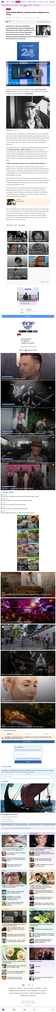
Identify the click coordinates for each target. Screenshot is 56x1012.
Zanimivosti (36, 5)
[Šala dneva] (52, 776)
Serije (20, 5)
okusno (5, 946)
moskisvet (6, 909)
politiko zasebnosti (36, 758)
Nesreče (9, 734)
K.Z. (10, 21)
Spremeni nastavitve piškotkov (17, 990)
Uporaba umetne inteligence (28, 995)
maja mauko (10, 225)
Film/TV (30, 5)
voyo (31, 946)
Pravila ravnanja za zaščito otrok (18, 993)
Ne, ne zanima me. (6, 819)
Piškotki (45, 988)
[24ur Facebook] (29, 985)
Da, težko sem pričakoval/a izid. (10, 817)
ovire (46, 734)
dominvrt (33, 909)
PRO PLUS (26, 988)
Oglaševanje (12, 988)
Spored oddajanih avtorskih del (38, 993)
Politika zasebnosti (32, 990)
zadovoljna (34, 833)
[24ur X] (32, 985)
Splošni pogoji (43, 990)
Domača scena (7, 5)
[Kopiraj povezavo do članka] (49, 22)
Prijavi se (28, 761)
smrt (16, 225)
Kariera (32, 988)
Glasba (25, 5)
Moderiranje (38, 988)
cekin (32, 870)
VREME (27, 316)
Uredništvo (20, 988)
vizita (4, 870)
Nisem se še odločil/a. (7, 821)
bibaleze (5, 833)
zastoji (28, 734)
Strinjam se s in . (28, 758)
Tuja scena (15, 5)
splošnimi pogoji (26, 758)
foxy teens (22, 225)
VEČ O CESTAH (27, 741)
